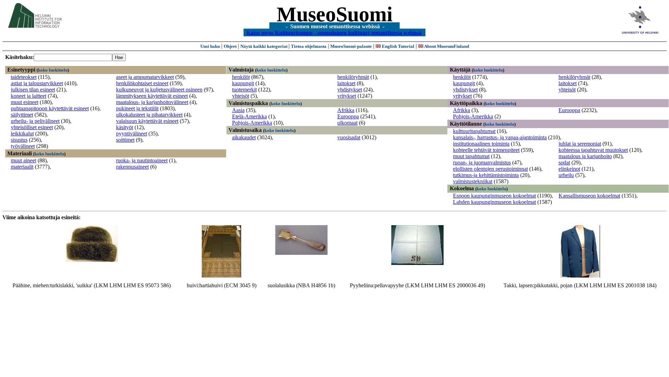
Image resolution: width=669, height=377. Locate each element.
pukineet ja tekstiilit (137, 108)
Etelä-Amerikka (249, 116)
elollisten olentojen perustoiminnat (490, 169)
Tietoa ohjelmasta (308, 46)
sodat (564, 162)
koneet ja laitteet (28, 96)
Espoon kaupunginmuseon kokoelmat (494, 196)
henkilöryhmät (353, 77)
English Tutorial (397, 46)
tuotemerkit (244, 90)
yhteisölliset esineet (32, 127)
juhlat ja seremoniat (580, 144)
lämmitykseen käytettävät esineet (152, 96)
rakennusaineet (132, 167)
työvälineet (23, 146)
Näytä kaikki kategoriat (264, 46)
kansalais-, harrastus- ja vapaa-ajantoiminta (500, 137)
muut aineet (23, 160)
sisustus (19, 140)
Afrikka (345, 110)
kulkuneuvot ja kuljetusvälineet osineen (159, 90)
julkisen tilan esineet (33, 90)
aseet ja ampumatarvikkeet (145, 77)
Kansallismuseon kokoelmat (589, 196)
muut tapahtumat (471, 156)
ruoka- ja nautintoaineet (142, 160)
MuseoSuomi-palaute (351, 46)
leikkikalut (22, 133)
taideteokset (24, 77)
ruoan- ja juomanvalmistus (482, 162)
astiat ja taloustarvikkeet (37, 83)
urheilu (566, 175)
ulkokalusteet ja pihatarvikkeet (149, 115)
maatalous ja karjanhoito (585, 156)
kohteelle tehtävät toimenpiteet (486, 150)
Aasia (238, 110)
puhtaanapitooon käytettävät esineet (50, 108)
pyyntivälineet (131, 133)
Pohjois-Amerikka (252, 123)
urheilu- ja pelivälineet (35, 121)
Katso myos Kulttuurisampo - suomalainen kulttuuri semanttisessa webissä (334, 32)
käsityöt (124, 127)
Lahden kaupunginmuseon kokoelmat (494, 202)
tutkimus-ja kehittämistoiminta (486, 175)
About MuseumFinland (446, 46)
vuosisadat (348, 137)
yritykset (346, 96)
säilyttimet (22, 115)
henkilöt (241, 77)
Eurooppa (348, 116)
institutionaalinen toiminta (481, 144)
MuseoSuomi (335, 14)
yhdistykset (349, 90)
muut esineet (24, 102)
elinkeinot (569, 169)
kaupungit (243, 83)
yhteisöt (240, 96)
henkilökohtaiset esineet (142, 83)
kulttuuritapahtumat (474, 131)
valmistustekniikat (472, 181)
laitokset (346, 83)
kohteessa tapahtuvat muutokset (593, 150)
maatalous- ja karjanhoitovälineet (152, 102)
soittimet (125, 140)
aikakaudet (244, 137)
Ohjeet (230, 46)
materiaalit (22, 167)
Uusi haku (210, 46)
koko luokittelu (53, 70)
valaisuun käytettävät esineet (147, 121)
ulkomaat (347, 123)
